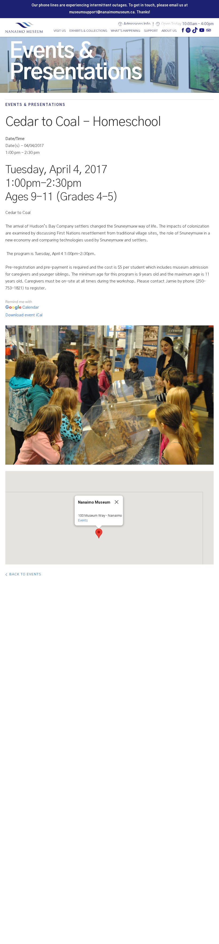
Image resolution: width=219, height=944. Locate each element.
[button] (98, 533)
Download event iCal (23, 315)
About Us (169, 30)
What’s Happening (125, 30)
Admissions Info (137, 24)
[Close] (116, 502)
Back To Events (25, 574)
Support (151, 30)
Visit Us (60, 30)
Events (83, 520)
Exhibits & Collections (88, 30)
